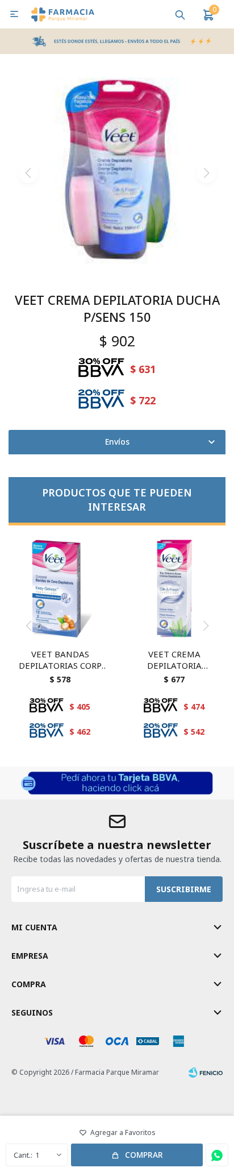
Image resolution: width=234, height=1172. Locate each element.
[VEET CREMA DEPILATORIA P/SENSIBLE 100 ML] (174, 588)
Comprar (144, 1154)
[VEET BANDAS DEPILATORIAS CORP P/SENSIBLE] (60, 588)
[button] (180, 14)
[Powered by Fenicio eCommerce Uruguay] (206, 1072)
